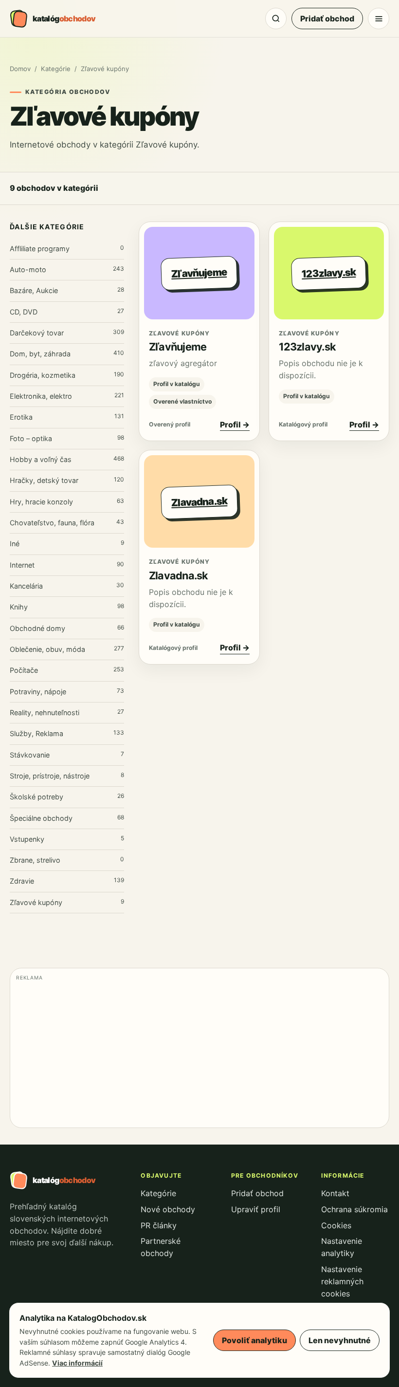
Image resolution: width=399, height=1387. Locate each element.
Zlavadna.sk (178, 575)
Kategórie (56, 69)
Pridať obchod (327, 18)
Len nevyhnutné (339, 1340)
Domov (20, 69)
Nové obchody (168, 1209)
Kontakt (335, 1193)
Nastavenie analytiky (341, 1247)
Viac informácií (77, 1363)
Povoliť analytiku (254, 1340)
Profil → (235, 424)
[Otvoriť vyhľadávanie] (276, 18)
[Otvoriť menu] (378, 18)
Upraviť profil (255, 1209)
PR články (159, 1225)
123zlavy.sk (307, 346)
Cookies (336, 1225)
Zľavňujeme (177, 346)
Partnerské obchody (161, 1247)
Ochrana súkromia (354, 1209)
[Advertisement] (199, 1053)
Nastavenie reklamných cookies (342, 1281)
